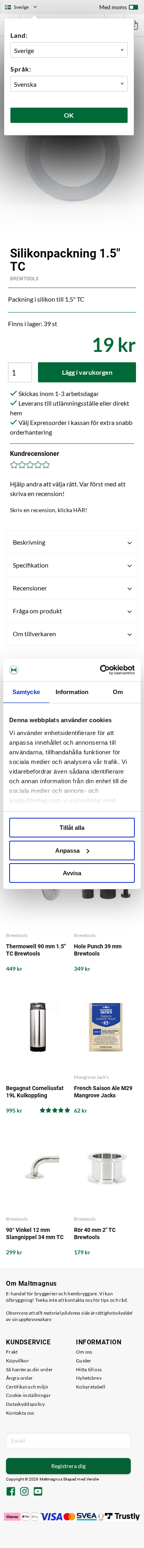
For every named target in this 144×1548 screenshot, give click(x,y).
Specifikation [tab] (30, 565)
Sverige (24, 8)
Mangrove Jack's (91, 1077)
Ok (69, 115)
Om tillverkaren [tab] (34, 633)
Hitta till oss (89, 1369)
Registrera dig (68, 1465)
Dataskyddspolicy (25, 1404)
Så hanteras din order (29, 1369)
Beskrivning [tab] (29, 542)
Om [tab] (118, 691)
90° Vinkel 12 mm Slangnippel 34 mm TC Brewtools (35, 1234)
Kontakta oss (20, 1413)
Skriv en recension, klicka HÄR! (48, 509)
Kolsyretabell (90, 1387)
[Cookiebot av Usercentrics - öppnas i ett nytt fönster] (101, 670)
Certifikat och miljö (27, 1387)
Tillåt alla (72, 827)
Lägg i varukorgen (87, 372)
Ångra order (19, 1378)
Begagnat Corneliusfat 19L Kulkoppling (35, 1092)
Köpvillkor (17, 1361)
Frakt (12, 1352)
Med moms (113, 7)
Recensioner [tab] (30, 588)
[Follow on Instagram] (24, 1492)
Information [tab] (72, 691)
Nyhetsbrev (89, 1378)
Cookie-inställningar (28, 1395)
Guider (84, 1361)
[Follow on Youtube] (38, 1492)
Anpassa (67, 850)
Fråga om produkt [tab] (37, 611)
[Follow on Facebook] (11, 1492)
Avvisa (72, 873)
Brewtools (24, 279)
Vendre (92, 1479)
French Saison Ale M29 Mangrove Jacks (103, 1092)
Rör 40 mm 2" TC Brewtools (95, 1233)
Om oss (84, 1352)
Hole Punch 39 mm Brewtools (98, 950)
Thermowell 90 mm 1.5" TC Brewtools (36, 950)
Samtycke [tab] (26, 691)
